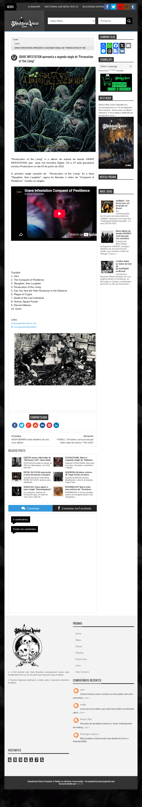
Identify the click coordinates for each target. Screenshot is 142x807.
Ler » (87, 698)
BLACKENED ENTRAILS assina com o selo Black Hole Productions (103, 7)
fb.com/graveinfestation (24, 326)
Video (17, 44)
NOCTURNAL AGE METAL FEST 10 (50, 7)
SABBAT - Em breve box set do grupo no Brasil (123, 205)
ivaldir (83, 704)
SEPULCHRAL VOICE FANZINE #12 (113, 105)
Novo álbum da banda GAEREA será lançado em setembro (123, 235)
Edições (80, 653)
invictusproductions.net (23, 323)
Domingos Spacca (89, 734)
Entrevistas (81, 659)
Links (78, 665)
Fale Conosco (82, 672)
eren (82, 689)
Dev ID (80, 784)
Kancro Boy (86, 719)
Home (78, 633)
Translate (119, 71)
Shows (79, 646)
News (78, 640)
